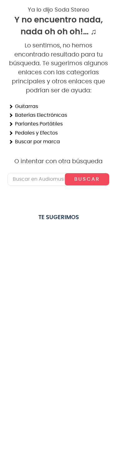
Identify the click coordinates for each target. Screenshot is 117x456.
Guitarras (26, 106)
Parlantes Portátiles (39, 123)
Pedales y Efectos (36, 132)
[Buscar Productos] (87, 179)
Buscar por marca (37, 141)
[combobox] (58, 179)
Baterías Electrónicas (41, 115)
